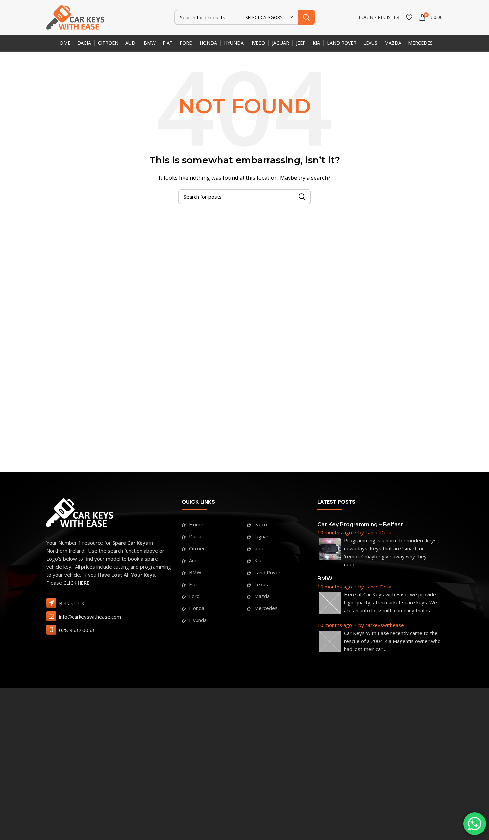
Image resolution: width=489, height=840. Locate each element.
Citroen (197, 548)
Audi (194, 560)
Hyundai (198, 620)
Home (196, 524)
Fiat (193, 584)
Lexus (261, 584)
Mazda (262, 596)
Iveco (260, 524)
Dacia (195, 536)
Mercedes (266, 608)
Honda (196, 608)
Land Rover (267, 572)
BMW (195, 572)
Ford (194, 596)
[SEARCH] (306, 17)
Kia (257, 560)
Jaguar (261, 536)
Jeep (259, 548)
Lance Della (378, 532)
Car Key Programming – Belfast (360, 524)
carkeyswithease (384, 625)
